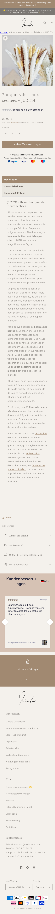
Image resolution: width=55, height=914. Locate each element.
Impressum (11, 741)
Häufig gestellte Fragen (18, 793)
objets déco (33, 453)
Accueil (4, 32)
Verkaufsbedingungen (17, 755)
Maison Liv (23, 908)
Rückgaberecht (14, 768)
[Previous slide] (5, 622)
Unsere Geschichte (15, 721)
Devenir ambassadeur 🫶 (19, 787)
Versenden (11, 813)
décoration (41, 433)
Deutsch (40, 887)
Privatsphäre (12, 748)
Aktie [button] (8, 517)
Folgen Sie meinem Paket (19, 807)
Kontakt (10, 800)
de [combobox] (45, 581)
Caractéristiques (13, 186)
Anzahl (5, 127)
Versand (14, 123)
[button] (3, 23)
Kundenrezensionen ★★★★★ (22, 728)
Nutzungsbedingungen (18, 761)
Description (10, 179)
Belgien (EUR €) (16, 887)
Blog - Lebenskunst (16, 735)
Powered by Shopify (34, 908)
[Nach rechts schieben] (34, 679)
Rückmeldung (13, 820)
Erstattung (11, 827)
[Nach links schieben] (21, 679)
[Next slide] (50, 622)
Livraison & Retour (14, 193)
